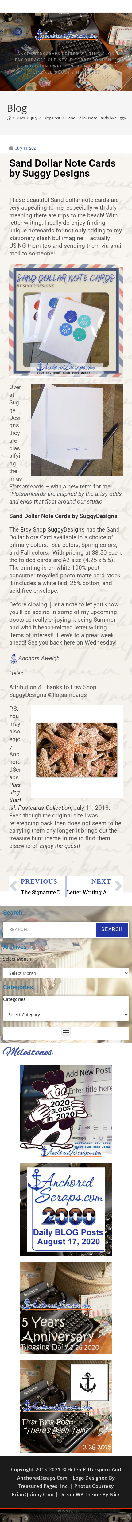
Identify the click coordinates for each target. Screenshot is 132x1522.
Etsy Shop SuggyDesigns (52, 529)
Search (112, 929)
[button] (66, 1032)
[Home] (9, 118)
